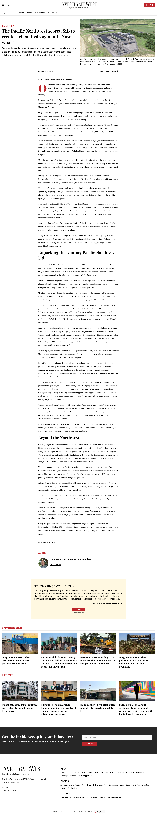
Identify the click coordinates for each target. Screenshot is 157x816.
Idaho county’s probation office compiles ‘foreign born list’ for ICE (97, 707)
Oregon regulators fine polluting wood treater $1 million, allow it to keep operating (133, 662)
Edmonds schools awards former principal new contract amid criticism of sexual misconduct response (58, 709)
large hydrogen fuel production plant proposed (92, 312)
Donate (149, 5)
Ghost (83, 811)
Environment (8, 26)
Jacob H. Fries (99, 603)
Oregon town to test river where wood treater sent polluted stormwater (16, 660)
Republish (104, 71)
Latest (7, 675)
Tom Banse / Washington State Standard (57, 79)
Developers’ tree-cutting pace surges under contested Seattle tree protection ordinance (97, 660)
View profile (55, 564)
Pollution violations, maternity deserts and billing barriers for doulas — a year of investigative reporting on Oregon (59, 662)
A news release (59, 338)
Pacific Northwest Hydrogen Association (59, 305)
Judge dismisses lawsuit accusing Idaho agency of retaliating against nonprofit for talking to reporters (135, 709)
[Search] (4, 12)
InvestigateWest (63, 811)
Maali (90, 811)
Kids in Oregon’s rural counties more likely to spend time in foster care (19, 707)
